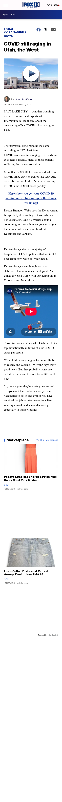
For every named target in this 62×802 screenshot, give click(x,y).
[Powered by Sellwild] (53, 635)
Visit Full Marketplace (47, 440)
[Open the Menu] (5, 5)
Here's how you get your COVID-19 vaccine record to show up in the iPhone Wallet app (31, 198)
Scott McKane (23, 99)
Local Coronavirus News (15, 32)
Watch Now (52, 5)
